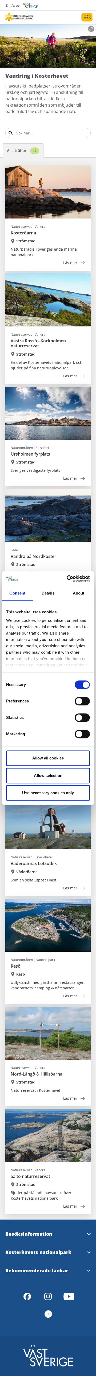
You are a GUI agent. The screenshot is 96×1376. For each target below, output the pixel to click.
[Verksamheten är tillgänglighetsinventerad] (48, 1314)
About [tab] (79, 593)
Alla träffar (22, 150)
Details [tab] (48, 593)
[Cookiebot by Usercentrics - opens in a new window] (68, 578)
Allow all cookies (48, 758)
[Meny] (87, 17)
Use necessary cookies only (48, 792)
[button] (48, 46)
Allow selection (48, 775)
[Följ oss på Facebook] (27, 1296)
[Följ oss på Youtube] (68, 1296)
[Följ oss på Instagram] (48, 1296)
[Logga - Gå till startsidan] (24, 17)
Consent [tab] (17, 593)
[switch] (82, 701)
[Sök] (10, 133)
